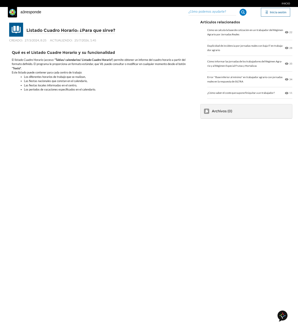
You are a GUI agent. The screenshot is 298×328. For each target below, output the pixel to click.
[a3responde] (12, 12)
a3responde (31, 12)
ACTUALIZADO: (61, 40)
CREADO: (16, 40)
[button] (243, 12)
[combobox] (212, 12)
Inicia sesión (278, 12)
